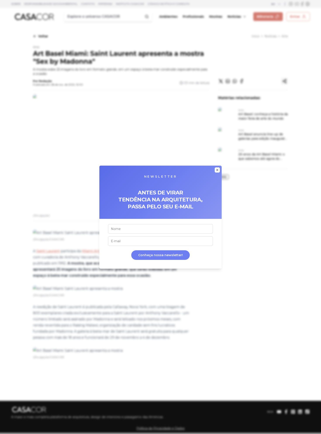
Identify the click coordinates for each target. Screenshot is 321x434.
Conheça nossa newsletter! (160, 255)
